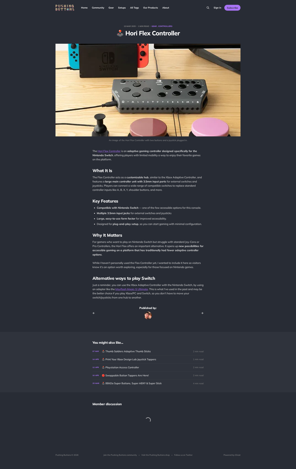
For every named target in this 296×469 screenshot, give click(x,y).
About (165, 7)
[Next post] (201, 313)
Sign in (217, 7)
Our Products (150, 7)
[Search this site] (208, 7)
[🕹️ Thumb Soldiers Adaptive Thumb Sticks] (148, 351)
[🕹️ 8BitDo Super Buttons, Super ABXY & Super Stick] (148, 383)
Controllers (165, 26)
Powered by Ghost (232, 455)
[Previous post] (94, 313)
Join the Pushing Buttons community (120, 455)
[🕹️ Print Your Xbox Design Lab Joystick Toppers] (148, 359)
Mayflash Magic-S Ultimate (131, 289)
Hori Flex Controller (109, 151)
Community (98, 7)
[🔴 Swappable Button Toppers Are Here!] (148, 375)
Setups (122, 7)
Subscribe (232, 7)
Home (84, 7)
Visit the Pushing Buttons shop (155, 455)
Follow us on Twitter (183, 455)
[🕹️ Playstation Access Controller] (148, 367)
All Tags (134, 7)
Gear (111, 7)
